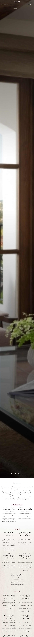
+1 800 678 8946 (29, 4)
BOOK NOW (30, 2)
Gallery (19, 8)
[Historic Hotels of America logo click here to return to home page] (17, 2)
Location (15, 8)
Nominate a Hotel (12, 4)
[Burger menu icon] (1, 2)
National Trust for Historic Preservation (5, 4)
